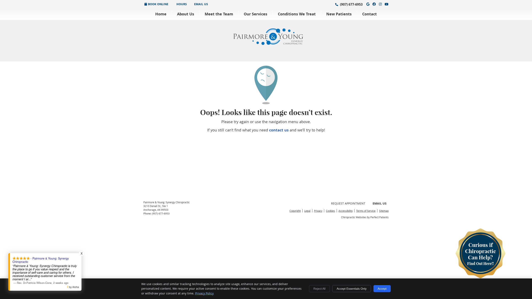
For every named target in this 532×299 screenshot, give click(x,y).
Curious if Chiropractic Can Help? (480, 254)
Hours (181, 4)
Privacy (318, 210)
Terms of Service (366, 210)
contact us (279, 130)
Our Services (255, 14)
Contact (369, 14)
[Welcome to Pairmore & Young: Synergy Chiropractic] (268, 43)
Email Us (201, 4)
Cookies (330, 210)
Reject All (319, 288)
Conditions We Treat (297, 14)
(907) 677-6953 (351, 4)
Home (160, 14)
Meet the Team (219, 14)
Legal (307, 210)
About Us (185, 14)
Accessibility (346, 210)
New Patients (339, 14)
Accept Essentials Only (352, 288)
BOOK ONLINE (158, 4)
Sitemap (384, 210)
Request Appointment (348, 203)
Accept (382, 288)
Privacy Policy (204, 293)
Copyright (295, 210)
